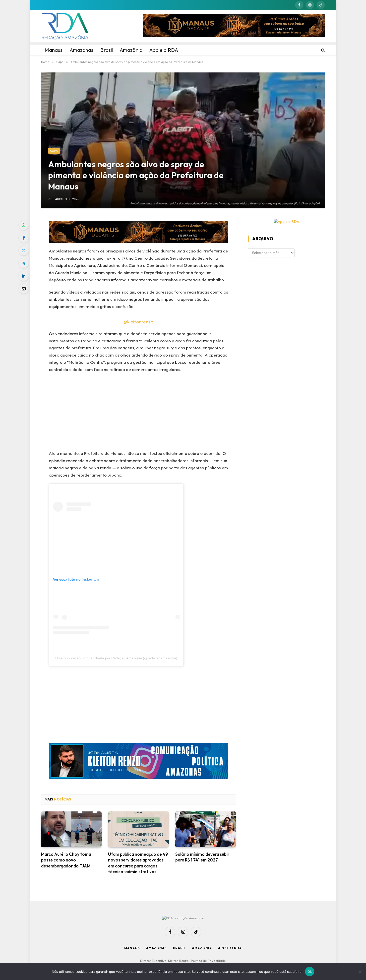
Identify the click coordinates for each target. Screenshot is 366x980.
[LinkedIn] (24, 276)
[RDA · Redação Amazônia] (65, 26)
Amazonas (156, 948)
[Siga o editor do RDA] (138, 762)
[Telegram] (24, 263)
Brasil (179, 948)
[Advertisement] (138, 413)
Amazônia (202, 948)
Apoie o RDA (230, 948)
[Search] (322, 50)
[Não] (359, 971)
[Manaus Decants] (234, 26)
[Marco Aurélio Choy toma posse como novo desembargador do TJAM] (71, 829)
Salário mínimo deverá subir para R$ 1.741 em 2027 (202, 857)
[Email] (24, 289)
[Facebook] (24, 238)
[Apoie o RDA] (286, 222)
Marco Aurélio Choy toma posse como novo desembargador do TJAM (66, 860)
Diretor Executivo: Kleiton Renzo (164, 961)
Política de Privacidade (208, 961)
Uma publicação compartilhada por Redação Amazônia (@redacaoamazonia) (116, 658)
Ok (309, 972)
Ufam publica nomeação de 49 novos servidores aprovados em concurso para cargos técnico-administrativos (138, 863)
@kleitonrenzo (138, 322)
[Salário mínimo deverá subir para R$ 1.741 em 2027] (205, 829)
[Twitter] (24, 250)
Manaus (132, 948)
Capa (54, 150)
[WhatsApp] (24, 225)
